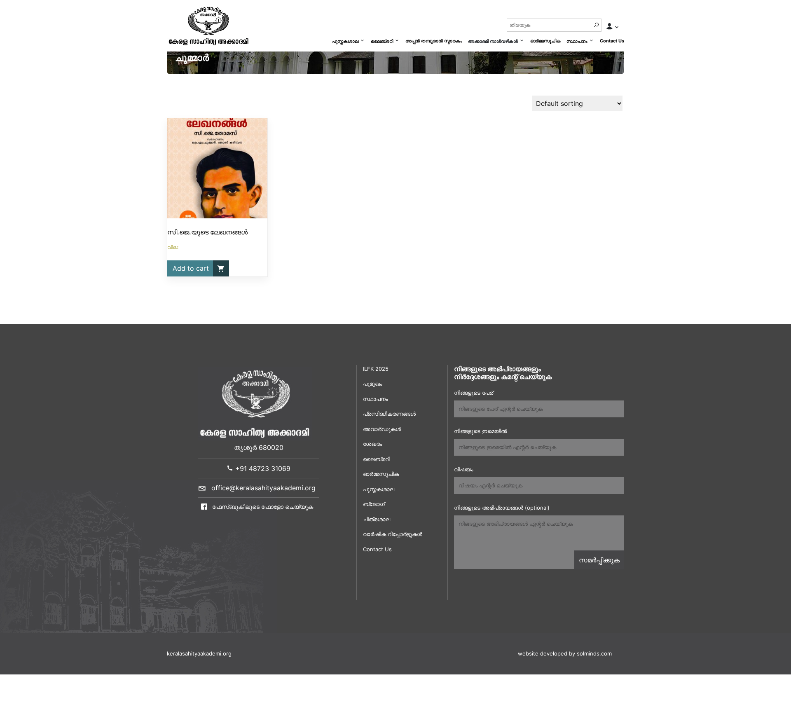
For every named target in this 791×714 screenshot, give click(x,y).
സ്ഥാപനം (576, 41)
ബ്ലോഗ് (374, 504)
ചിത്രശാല (376, 519)
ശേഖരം (372, 443)
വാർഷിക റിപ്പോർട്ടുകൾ (392, 534)
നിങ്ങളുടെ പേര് (473, 392)
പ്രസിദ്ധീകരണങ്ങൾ (389, 413)
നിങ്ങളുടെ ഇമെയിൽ (480, 431)
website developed (542, 653)
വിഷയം (463, 469)
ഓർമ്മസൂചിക (545, 41)
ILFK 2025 (375, 368)
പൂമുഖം (372, 383)
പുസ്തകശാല (345, 41)
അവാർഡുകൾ (382, 429)
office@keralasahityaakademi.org (263, 488)
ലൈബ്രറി (382, 41)
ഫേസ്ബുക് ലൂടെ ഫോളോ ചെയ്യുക (262, 506)
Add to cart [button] (191, 268)
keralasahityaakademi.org (199, 653)
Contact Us (612, 41)
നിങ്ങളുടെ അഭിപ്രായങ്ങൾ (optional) (502, 507)
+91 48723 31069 (261, 468)
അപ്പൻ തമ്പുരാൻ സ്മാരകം (433, 41)
